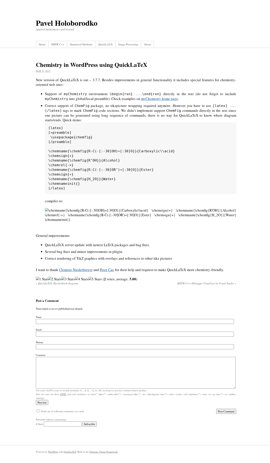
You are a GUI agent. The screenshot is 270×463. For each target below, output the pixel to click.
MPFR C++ (57, 44)
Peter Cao (107, 269)
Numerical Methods (81, 44)
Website (39, 342)
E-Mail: (40, 424)
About (147, 44)
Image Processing (128, 44)
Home (42, 44)
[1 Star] (42, 279)
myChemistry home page (159, 98)
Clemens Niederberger (76, 269)
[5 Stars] (95, 279)
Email (39, 329)
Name (39, 317)
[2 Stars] (54, 279)
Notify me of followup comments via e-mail (62, 411)
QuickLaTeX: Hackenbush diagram (57, 283)
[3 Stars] (68, 279)
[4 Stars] (81, 279)
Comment (40, 354)
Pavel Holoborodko (66, 22)
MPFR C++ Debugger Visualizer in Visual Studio (206, 283)
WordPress (53, 451)
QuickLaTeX (105, 44)
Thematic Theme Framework (103, 451)
